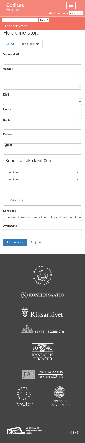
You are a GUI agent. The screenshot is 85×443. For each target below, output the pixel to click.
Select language (57, 13)
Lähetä (44, 20)
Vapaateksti (11, 54)
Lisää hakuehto (16, 200)
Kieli (6, 94)
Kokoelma (9, 210)
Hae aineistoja (30, 44)
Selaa (10, 44)
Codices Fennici (15, 6)
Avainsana (10, 226)
